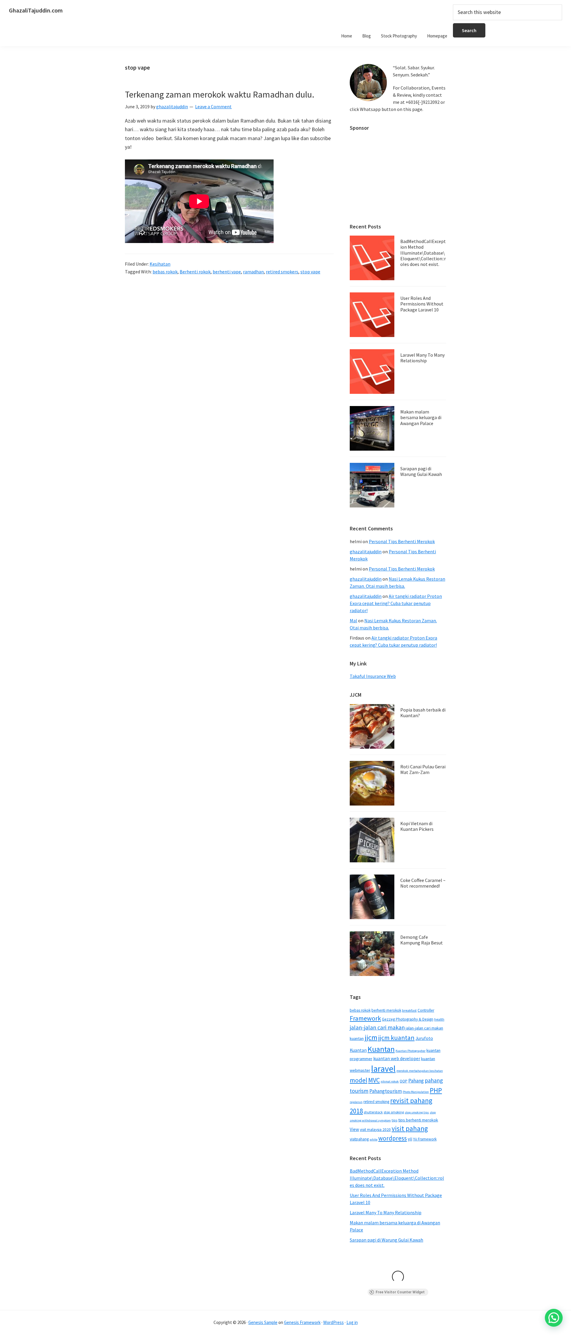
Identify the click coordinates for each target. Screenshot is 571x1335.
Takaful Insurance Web (373, 676)
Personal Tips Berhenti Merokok (402, 541)
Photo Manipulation (416, 1092)
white (373, 1139)
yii (410, 1139)
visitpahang (359, 1139)
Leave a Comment (213, 106)
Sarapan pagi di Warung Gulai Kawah (421, 471)
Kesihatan (160, 264)
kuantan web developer (396, 1058)
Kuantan (381, 1049)
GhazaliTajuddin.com (36, 10)
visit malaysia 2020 (375, 1129)
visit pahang (410, 1128)
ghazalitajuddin (366, 551)
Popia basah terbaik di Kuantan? (422, 712)
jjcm (371, 1037)
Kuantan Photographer (411, 1051)
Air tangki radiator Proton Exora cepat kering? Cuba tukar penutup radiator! (396, 603)
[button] (554, 1318)
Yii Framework (425, 1139)
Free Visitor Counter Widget (400, 1292)
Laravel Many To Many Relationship (422, 357)
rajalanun (356, 1102)
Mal (353, 620)
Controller (426, 1010)
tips (394, 1120)
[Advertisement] (398, 174)
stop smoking (394, 1112)
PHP (436, 1090)
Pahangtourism (385, 1091)
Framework (365, 1018)
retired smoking (376, 1101)
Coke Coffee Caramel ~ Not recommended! (422, 883)
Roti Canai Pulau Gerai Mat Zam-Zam (422, 769)
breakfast (409, 1010)
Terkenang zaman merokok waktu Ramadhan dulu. (219, 94)
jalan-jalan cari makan (377, 1027)
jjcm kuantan (396, 1037)
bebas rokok (165, 272)
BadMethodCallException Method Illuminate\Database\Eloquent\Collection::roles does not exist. (423, 252)
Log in (352, 1322)
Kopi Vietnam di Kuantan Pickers (417, 826)
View (354, 1129)
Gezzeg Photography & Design (407, 1019)
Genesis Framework (302, 1322)
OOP (403, 1081)
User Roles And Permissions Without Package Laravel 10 (421, 303)
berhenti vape (227, 272)
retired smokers (282, 272)
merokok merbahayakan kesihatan (419, 1071)
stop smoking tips (417, 1112)
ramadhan (253, 272)
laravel (383, 1068)
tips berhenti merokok (418, 1120)
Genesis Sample (262, 1322)
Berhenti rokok (195, 272)
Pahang (416, 1080)
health (439, 1019)
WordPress (333, 1322)
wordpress (392, 1138)
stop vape (310, 272)
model (358, 1080)
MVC (374, 1080)
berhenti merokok (386, 1010)
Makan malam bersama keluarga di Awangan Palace (420, 417)
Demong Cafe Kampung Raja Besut (421, 940)
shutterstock (373, 1112)
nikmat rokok (390, 1081)
